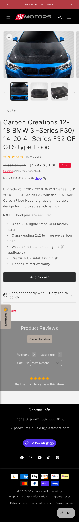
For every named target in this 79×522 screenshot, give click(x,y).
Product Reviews (39, 328)
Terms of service (41, 503)
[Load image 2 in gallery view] (39, 91)
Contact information (34, 496)
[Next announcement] (71, 4)
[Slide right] (74, 92)
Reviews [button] (23, 354)
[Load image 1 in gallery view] (19, 91)
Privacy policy (64, 503)
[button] (8, 16)
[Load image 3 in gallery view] (59, 91)
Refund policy (18, 503)
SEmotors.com (37, 491)
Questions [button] (48, 354)
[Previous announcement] (7, 4)
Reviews (6, 319)
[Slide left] (4, 92)
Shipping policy (61, 496)
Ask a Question (39, 339)
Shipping (8, 171)
